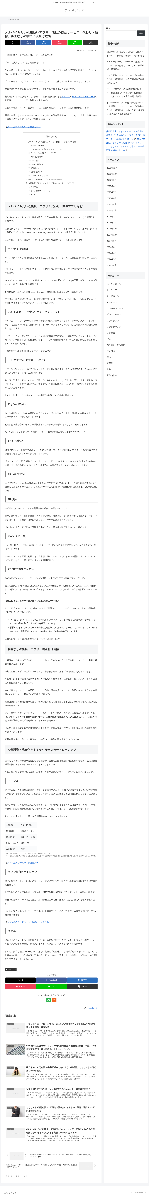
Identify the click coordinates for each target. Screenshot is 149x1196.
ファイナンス (11, 969)
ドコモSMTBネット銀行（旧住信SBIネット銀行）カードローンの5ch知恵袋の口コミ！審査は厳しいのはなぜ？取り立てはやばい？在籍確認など (125, 108)
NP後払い (34, 168)
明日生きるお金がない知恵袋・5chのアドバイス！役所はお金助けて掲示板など (125, 54)
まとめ (33, 194)
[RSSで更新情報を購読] (54, 1000)
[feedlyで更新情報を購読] (48, 1000)
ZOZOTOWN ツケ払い (39, 176)
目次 (48, 136)
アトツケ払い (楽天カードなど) (43, 153)
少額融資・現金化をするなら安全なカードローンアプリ (51, 183)
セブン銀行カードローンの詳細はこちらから (28, 922)
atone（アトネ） (37, 172)
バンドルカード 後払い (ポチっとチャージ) (48, 149)
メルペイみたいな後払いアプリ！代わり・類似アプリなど (52, 142)
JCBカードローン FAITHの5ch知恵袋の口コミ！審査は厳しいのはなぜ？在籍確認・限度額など (125, 65)
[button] (90, 42)
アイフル (65, 96)
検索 (108, 28)
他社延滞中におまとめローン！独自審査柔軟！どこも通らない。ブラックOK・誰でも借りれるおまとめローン (125, 135)
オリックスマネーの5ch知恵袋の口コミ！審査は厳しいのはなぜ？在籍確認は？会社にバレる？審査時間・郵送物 (124, 93)
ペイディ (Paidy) (37, 145)
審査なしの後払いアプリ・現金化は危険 (45, 179)
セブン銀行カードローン (83, 96)
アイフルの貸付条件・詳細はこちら (24, 127)
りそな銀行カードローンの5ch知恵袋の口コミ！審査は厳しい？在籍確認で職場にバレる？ (125, 79)
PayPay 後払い (36, 157)
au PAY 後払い (36, 164)
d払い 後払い (35, 161)
